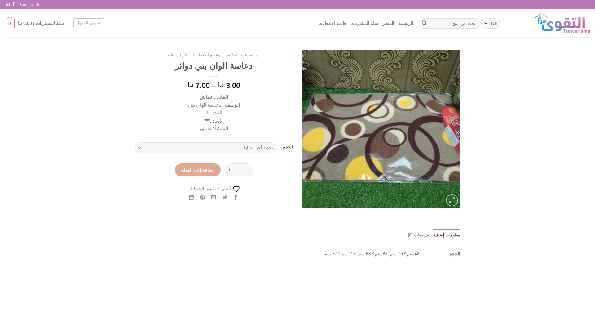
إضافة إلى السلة (197, 169)
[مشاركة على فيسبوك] (236, 198)
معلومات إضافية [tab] (446, 235)
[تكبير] (452, 200)
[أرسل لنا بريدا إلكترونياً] (8, 4)
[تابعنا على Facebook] (13, 4)
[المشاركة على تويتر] (225, 198)
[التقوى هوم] (550, 23)
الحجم (288, 147)
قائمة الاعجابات (332, 23)
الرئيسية (406, 23)
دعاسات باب (179, 55)
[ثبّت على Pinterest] (202, 198)
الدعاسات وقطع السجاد (218, 55)
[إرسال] (424, 23)
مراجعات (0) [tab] (418, 235)
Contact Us (30, 4)
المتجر (388, 23)
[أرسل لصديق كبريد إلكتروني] (214, 198)
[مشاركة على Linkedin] (191, 198)
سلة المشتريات (364, 23)
